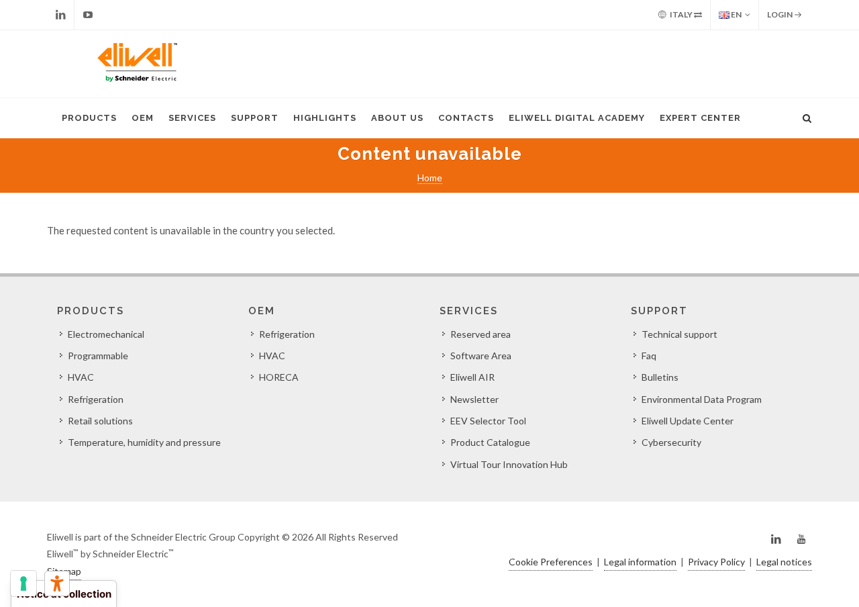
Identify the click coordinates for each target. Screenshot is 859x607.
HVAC (81, 377)
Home (429, 177)
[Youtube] (87, 15)
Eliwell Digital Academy (577, 118)
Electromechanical (106, 334)
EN (735, 14)
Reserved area (480, 334)
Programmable (98, 355)
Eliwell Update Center (688, 420)
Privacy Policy (716, 561)
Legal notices (784, 561)
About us (397, 118)
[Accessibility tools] (57, 583)
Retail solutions (100, 420)
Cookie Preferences (551, 561)
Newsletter (474, 399)
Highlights (324, 118)
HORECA (279, 377)
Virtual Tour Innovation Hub (509, 464)
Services (192, 118)
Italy (681, 14)
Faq (649, 355)
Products (89, 118)
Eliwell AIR (472, 377)
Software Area (480, 355)
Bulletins (660, 377)
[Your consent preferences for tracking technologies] (23, 583)
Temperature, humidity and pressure (144, 442)
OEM (143, 118)
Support (255, 118)
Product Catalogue (490, 442)
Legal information (640, 561)
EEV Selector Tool (488, 420)
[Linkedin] (60, 15)
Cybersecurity (671, 442)
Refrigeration (95, 399)
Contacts (466, 118)
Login (780, 14)
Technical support (679, 334)
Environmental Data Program (702, 399)
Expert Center (700, 118)
